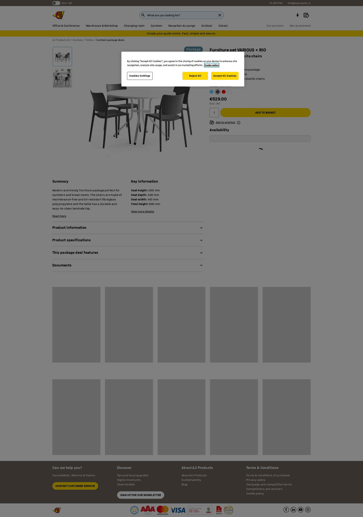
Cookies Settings (139, 75)
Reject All (195, 75)
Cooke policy (212, 65)
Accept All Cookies (225, 75)
